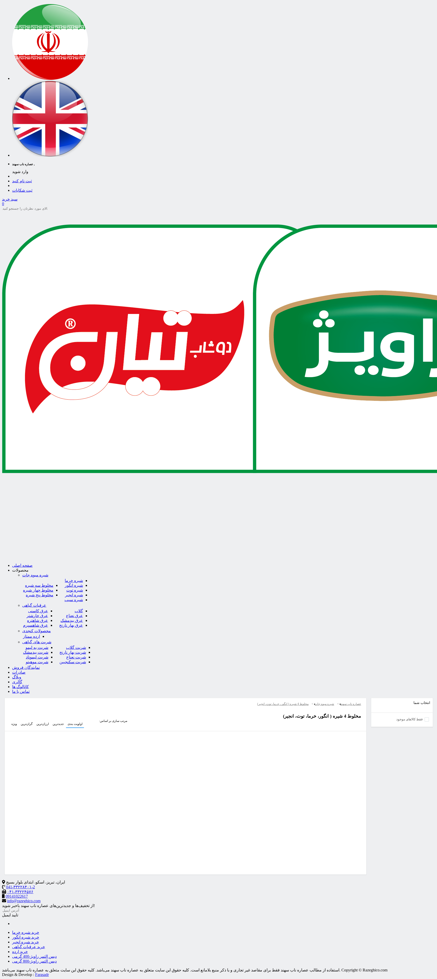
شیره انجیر (74, 595)
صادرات (19, 672)
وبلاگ (16, 677)
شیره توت (74, 590)
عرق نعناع (74, 616)
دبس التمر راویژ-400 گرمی (34, 956)
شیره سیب (73, 600)
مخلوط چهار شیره (38, 590)
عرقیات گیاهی (34, 605)
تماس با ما (21, 691)
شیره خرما (74, 580)
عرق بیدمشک (71, 620)
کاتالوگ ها (20, 686)
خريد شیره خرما (25, 932)
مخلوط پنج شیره (39, 595)
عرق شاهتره (37, 620)
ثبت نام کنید (22, 181)
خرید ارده (20, 951)
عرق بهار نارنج (71, 625)
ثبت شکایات (22, 190)
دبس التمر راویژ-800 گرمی (34, 961)
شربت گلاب (76, 647)
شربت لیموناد (37, 657)
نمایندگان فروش (26, 667)
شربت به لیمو (37, 647)
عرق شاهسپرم (35, 625)
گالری (17, 682)
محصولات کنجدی (36, 631)
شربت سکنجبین (72, 662)
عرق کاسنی (38, 611)
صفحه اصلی (22, 565)
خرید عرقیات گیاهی (28, 947)
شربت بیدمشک (35, 652)
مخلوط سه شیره (39, 585)
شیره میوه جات (35, 575)
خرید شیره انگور (25, 937)
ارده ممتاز (31, 636)
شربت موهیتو (37, 662)
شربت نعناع (76, 657)
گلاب (79, 611)
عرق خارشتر (37, 616)
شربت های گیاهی (36, 642)
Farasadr (42, 974)
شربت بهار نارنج (72, 652)
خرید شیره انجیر (25, 942)
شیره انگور (74, 585)
